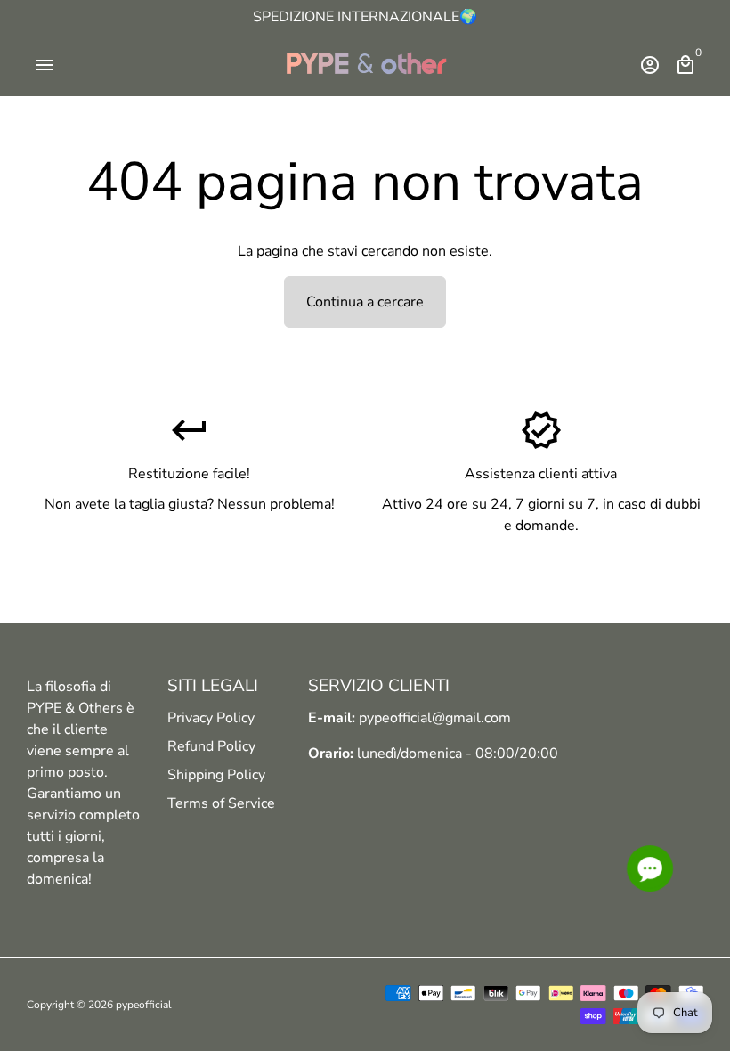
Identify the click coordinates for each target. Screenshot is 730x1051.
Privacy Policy (211, 718)
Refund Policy (211, 746)
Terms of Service (221, 803)
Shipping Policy (216, 775)
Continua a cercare (365, 302)
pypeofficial (144, 1005)
